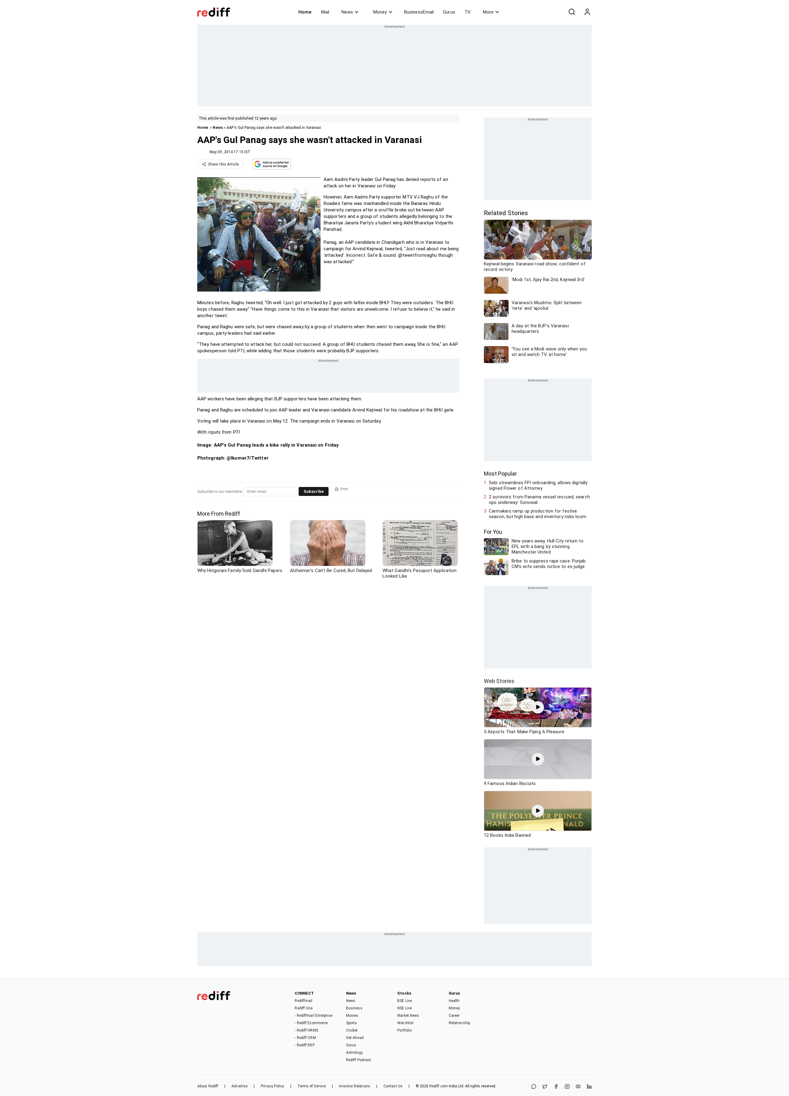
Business (354, 1008)
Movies (352, 1015)
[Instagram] (567, 1087)
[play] (538, 707)
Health (454, 1001)
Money (380, 12)
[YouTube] (578, 1087)
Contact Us (393, 1086)
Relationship (459, 1023)
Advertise (239, 1086)
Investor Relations (354, 1086)
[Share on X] (544, 1087)
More (488, 12)
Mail (325, 12)
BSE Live (404, 1001)
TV (467, 12)
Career (454, 1015)
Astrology (354, 1052)
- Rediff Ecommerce (311, 1023)
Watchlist (405, 1023)
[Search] (571, 12)
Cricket (352, 1030)
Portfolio (404, 1030)
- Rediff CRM (305, 1038)
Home (305, 12)
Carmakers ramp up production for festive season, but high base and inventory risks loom (537, 513)
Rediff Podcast (358, 1060)
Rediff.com (438, 1086)
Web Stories (499, 681)
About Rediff (207, 1086)
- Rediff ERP (304, 1045)
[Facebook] (556, 1087)
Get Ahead (355, 1038)
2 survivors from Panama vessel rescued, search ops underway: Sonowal (539, 499)
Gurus (449, 12)
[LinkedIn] (589, 1087)
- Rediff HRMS (306, 1030)
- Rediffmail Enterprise (313, 1015)
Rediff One (304, 1008)
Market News (408, 1015)
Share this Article (223, 164)
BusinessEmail (419, 12)
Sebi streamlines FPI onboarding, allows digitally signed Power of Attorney (538, 485)
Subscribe (314, 491)
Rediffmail (303, 1001)
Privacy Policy (272, 1086)
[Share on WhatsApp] (533, 1087)
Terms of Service (311, 1086)
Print (344, 489)
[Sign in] (587, 12)
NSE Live (404, 1008)
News (347, 12)
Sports (351, 1023)
